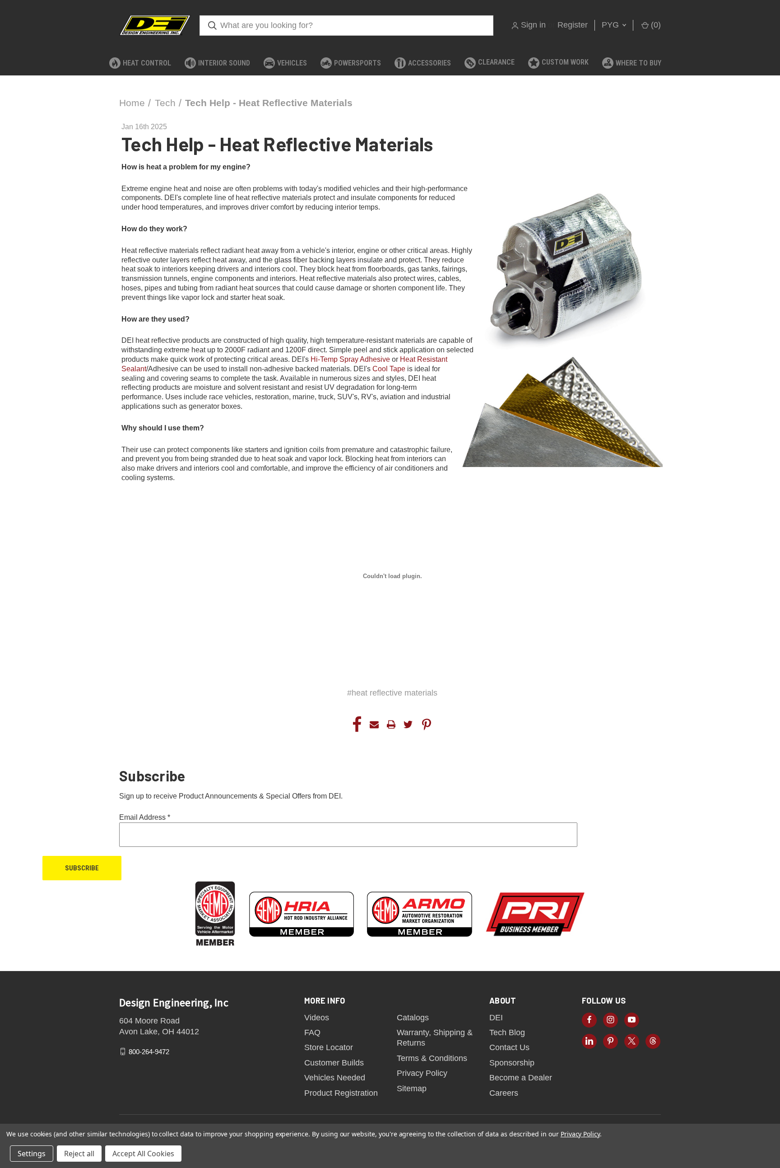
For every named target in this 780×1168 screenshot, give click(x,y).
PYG (611, 24)
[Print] (391, 724)
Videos (316, 1017)
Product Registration (341, 1093)
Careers (503, 1093)
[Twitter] (408, 724)
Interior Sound (224, 63)
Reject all (79, 1154)
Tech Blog (507, 1032)
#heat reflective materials (392, 692)
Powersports (357, 63)
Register (572, 24)
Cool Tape (388, 369)
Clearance (496, 62)
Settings (32, 1154)
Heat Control (147, 63)
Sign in (533, 24)
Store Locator (328, 1047)
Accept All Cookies (143, 1154)
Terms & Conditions (432, 1058)
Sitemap (412, 1088)
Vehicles (292, 63)
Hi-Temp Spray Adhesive (350, 359)
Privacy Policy (422, 1073)
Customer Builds (334, 1062)
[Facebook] (357, 724)
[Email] (374, 724)
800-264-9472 (149, 1052)
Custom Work (565, 62)
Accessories (429, 63)
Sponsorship (511, 1062)
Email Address (144, 817)
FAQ (312, 1032)
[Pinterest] (426, 724)
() (655, 24)
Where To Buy (638, 63)
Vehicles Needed (334, 1077)
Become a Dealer (520, 1077)
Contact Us (509, 1047)
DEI (496, 1017)
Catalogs (413, 1017)
